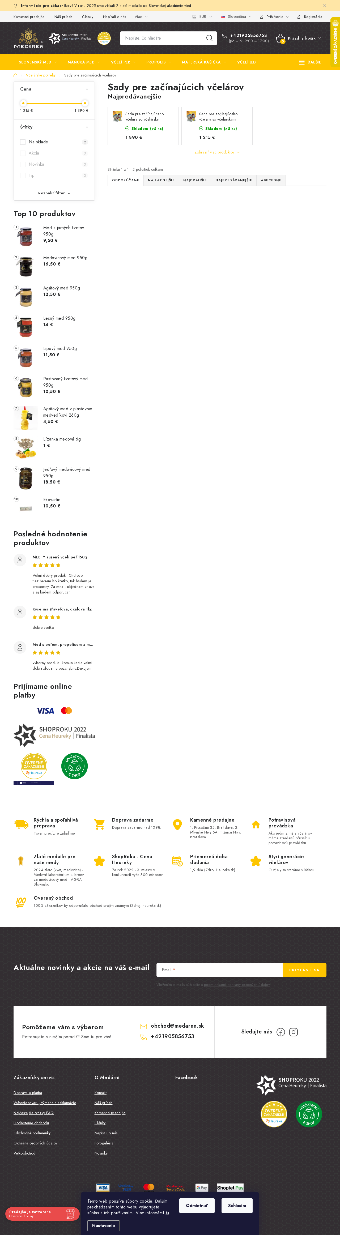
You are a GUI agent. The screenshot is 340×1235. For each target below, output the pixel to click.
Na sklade (57, 142)
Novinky (101, 1153)
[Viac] (310, 62)
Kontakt (101, 1092)
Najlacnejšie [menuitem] (161, 180)
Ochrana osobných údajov (36, 1143)
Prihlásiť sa (304, 970)
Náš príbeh (63, 16)
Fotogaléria (104, 1143)
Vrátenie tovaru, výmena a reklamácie (45, 1102)
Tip (57, 175)
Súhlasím (237, 1206)
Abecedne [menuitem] (271, 180)
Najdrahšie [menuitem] (195, 180)
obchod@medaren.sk (177, 1026)
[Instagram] (293, 1032)
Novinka (57, 164)
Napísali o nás (114, 16)
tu (167, 1213)
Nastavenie (103, 1226)
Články (87, 16)
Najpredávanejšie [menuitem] (233, 180)
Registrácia (313, 16)
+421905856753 (248, 35)
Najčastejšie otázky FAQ (34, 1113)
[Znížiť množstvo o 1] (121, 321)
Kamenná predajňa (29, 16)
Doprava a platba (28, 1092)
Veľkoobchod (25, 1153)
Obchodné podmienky (32, 1133)
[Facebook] (281, 1032)
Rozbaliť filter (51, 193)
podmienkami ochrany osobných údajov (237, 984)
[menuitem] (38, 62)
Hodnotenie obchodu (31, 1123)
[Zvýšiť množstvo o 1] (136, 321)
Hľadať (209, 38)
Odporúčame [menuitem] (125, 180)
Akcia (57, 153)
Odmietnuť (197, 1206)
